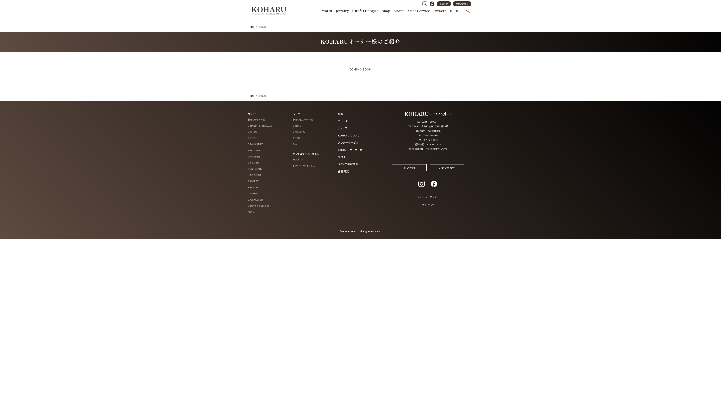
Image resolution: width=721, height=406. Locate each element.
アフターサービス (348, 142)
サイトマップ (428, 204)
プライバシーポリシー (428, 196)
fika (295, 144)
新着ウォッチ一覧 (256, 119)
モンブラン (298, 159)
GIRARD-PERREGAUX (260, 125)
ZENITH (252, 137)
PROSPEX (253, 181)
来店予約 (444, 3)
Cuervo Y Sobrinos (258, 205)
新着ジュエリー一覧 (303, 119)
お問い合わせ (462, 3)
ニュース (343, 121)
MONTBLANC (255, 168)
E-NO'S (297, 125)
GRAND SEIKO (256, 144)
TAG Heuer (254, 156)
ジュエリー (299, 114)
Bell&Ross (254, 162)
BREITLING (254, 150)
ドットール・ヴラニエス (304, 165)
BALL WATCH (255, 199)
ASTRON (253, 193)
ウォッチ (252, 114)
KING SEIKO (254, 174)
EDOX (251, 212)
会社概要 (343, 171)
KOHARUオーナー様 (350, 150)
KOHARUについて (349, 135)
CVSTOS (252, 131)
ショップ (342, 128)
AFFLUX (297, 137)
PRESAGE (253, 187)
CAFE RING (299, 131)
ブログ (342, 157)
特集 (340, 114)
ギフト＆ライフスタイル (306, 154)
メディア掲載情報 (348, 164)
